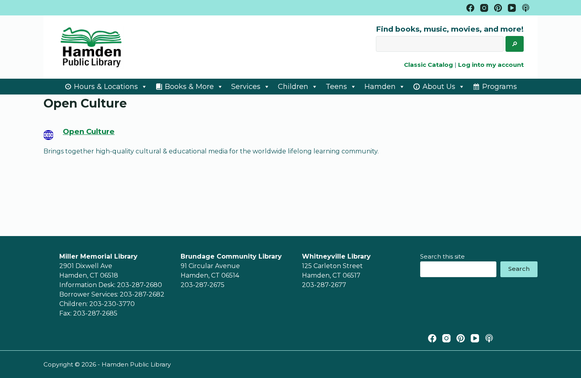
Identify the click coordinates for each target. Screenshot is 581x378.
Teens (336, 86)
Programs (499, 86)
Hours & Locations (106, 86)
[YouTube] (512, 8)
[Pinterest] (498, 8)
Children (293, 86)
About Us (439, 86)
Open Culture (89, 131)
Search (519, 268)
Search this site (442, 256)
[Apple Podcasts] (526, 8)
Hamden (380, 86)
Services (245, 86)
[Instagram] (484, 8)
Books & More (189, 86)
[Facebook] (470, 8)
